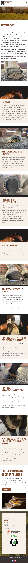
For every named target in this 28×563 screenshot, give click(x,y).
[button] (22, 3)
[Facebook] (26, 3)
